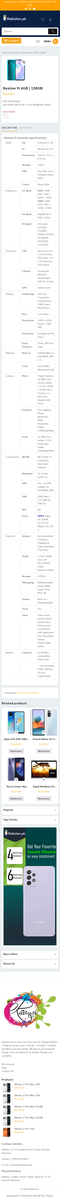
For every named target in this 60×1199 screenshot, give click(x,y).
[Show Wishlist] (44, 19)
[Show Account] (51, 19)
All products (15, 52)
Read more (16, 751)
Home (5, 52)
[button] (24, 62)
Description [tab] (9, 127)
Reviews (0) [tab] (26, 127)
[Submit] (52, 31)
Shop (4, 1067)
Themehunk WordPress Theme (36, 1195)
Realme (35, 692)
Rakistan (34, 1189)
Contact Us (8, 1071)
